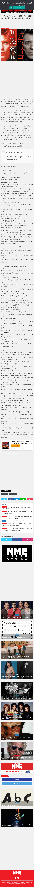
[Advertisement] (17, 25)
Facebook (17, 779)
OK (11, 7)
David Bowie (5, 494)
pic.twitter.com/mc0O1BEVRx (14, 153)
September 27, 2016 (11, 159)
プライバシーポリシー (19, 7)
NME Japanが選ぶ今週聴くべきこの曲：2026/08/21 (18, 521)
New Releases (13, 494)
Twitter (17, 783)
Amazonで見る (15, 446)
